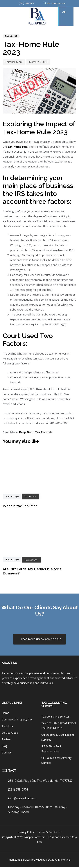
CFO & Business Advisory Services (56, 760)
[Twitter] (43, 691)
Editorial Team (14, 62)
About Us (7, 726)
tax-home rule (17, 146)
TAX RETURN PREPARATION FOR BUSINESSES (58, 725)
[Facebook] (4, 691)
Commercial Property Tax (17, 719)
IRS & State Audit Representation (51, 748)
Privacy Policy (26, 832)
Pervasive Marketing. (58, 859)
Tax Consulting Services (55, 716)
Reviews (7, 739)
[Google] (23, 691)
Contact (6, 752)
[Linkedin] (33, 691)
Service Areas (10, 732)
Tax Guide (11, 36)
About (65, 11)
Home (5, 713)
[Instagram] (14, 691)
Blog (4, 746)
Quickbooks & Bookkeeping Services (57, 737)
